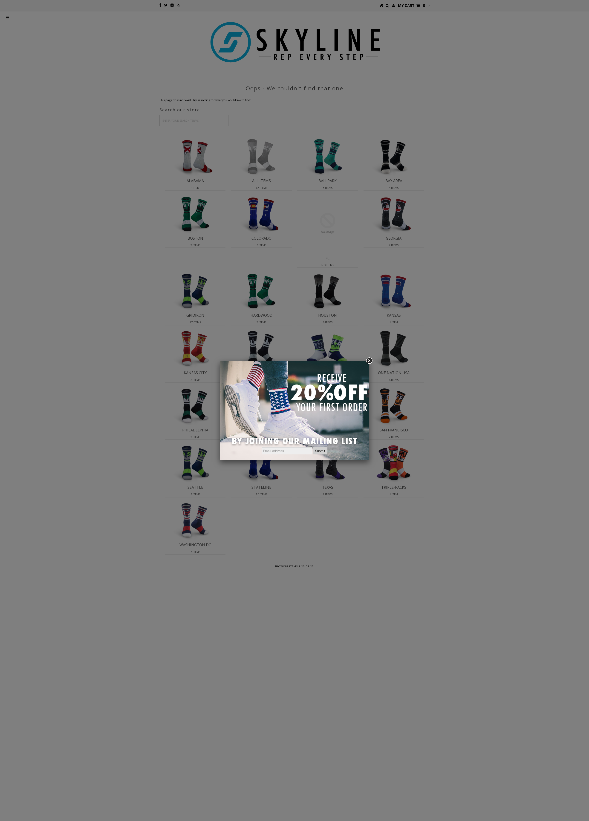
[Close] (369, 361)
